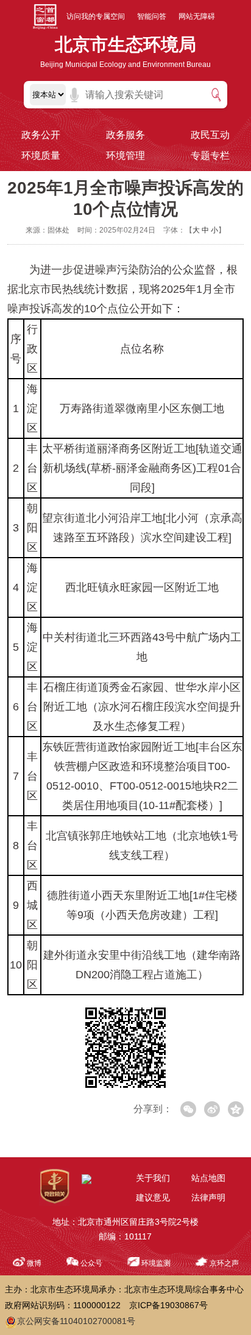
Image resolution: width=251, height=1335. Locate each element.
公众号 (91, 1263)
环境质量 (40, 155)
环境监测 (156, 1263)
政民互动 (210, 135)
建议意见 (153, 1197)
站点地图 (208, 1178)
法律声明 (208, 1197)
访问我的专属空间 (95, 16)
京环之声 (224, 1263)
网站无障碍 (197, 16)
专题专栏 (210, 155)
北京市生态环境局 (125, 44)
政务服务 (125, 135)
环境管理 (125, 155)
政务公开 (40, 135)
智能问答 (151, 16)
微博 (34, 1263)
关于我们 (153, 1178)
